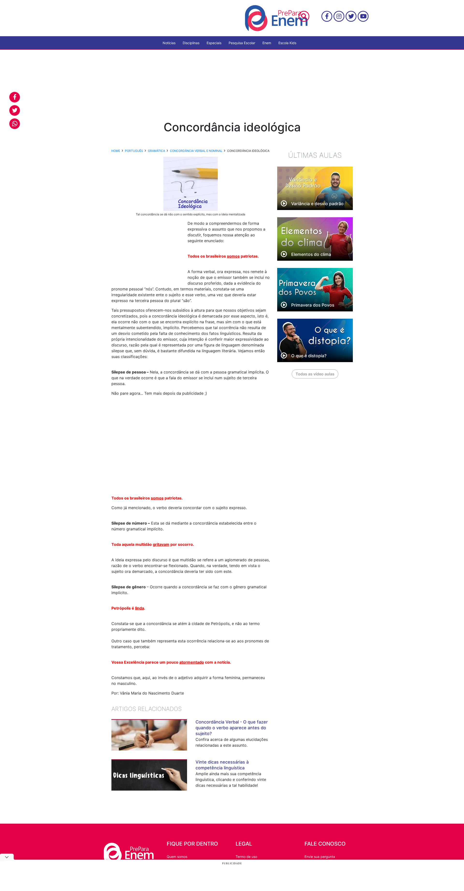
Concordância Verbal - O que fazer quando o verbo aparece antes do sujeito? (232, 727)
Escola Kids (287, 43)
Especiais (214, 43)
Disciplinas (191, 43)
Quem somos (177, 857)
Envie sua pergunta (319, 857)
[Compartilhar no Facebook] (14, 97)
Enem (266, 43)
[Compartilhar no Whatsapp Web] (14, 123)
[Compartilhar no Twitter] (14, 110)
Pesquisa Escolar (242, 43)
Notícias (169, 43)
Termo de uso (246, 857)
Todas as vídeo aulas (315, 374)
